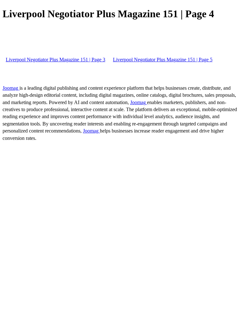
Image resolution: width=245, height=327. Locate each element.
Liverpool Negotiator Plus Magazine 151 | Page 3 (55, 59)
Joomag (11, 88)
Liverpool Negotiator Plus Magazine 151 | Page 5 (162, 59)
